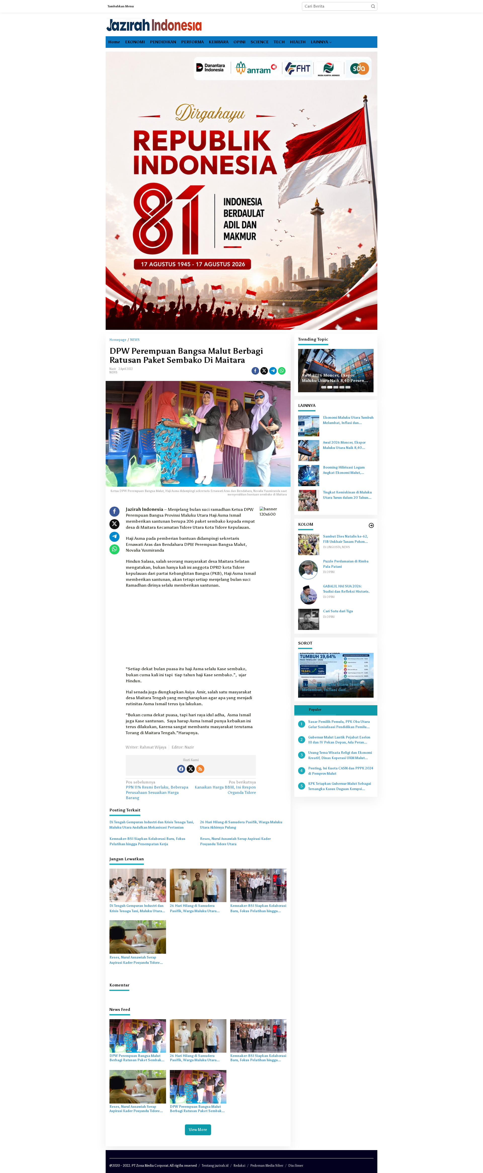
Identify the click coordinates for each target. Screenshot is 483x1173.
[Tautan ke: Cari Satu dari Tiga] (308, 619)
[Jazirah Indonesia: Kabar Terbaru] (154, 24)
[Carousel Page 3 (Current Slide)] (335, 387)
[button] (373, 6)
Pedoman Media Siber (266, 1165)
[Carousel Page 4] (341, 387)
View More (198, 1129)
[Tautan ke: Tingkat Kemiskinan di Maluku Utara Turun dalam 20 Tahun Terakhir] (308, 500)
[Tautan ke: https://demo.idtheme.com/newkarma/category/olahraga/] (371, 525)
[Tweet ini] (264, 371)
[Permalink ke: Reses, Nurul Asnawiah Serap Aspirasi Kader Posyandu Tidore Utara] (137, 937)
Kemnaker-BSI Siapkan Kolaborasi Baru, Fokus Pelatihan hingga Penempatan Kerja (147, 841)
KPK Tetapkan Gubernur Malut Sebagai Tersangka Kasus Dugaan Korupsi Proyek (339, 787)
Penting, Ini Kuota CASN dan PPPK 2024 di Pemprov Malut (340, 770)
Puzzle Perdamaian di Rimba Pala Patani (346, 563)
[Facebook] (181, 769)
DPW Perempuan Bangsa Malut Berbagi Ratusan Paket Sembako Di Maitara (136, 1058)
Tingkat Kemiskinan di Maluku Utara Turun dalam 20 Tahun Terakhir (347, 495)
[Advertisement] (191, 628)
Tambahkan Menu (121, 6)
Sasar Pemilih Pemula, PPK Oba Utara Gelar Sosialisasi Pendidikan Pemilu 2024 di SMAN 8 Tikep (339, 725)
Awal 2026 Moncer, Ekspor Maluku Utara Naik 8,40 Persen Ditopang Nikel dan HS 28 (347, 446)
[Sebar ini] (255, 371)
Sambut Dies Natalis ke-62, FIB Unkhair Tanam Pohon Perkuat (345, 540)
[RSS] (200, 769)
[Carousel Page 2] (329, 387)
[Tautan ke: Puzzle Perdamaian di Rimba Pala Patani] (308, 569)
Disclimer (295, 1165)
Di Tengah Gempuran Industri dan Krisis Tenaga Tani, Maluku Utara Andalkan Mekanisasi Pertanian (151, 824)
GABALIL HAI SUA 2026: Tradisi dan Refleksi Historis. (346, 588)
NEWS (113, 372)
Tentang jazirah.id (215, 1165)
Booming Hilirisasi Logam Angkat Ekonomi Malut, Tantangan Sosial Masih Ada (336, 375)
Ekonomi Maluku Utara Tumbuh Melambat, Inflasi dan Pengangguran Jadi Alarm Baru (348, 421)
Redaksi (239, 1165)
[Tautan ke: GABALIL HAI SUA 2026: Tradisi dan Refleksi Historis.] (308, 594)
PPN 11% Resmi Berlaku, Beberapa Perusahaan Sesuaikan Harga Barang (157, 790)
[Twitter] (191, 769)
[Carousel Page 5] (347, 387)
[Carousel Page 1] (323, 387)
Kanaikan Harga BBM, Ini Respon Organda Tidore (225, 787)
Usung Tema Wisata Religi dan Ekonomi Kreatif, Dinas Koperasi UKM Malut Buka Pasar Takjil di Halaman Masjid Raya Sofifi (340, 756)
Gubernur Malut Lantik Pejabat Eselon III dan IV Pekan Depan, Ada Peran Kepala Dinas (339, 740)
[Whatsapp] (282, 371)
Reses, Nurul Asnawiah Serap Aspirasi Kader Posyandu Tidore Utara (235, 841)
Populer (315, 710)
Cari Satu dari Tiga (338, 611)
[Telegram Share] (273, 371)
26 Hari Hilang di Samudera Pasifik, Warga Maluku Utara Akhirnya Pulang (241, 824)
